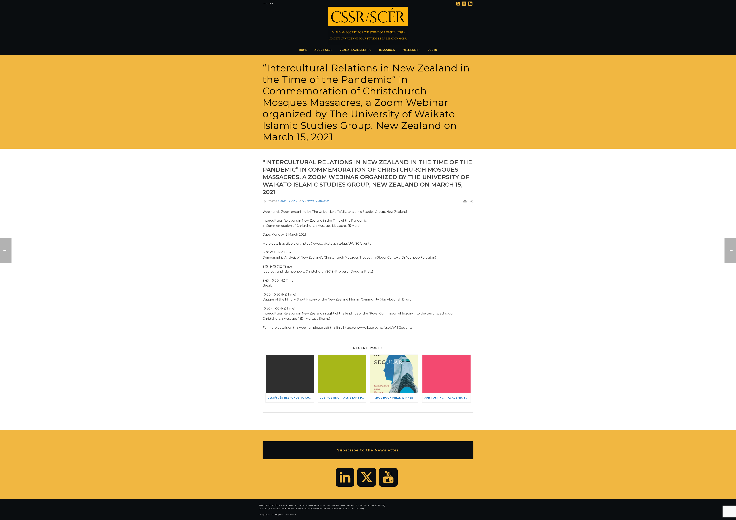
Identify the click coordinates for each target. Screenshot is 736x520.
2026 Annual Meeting (355, 49)
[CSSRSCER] (368, 26)
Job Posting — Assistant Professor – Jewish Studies (343, 397)
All (303, 201)
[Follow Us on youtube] (388, 477)
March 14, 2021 (287, 201)
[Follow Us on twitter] (366, 477)
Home (303, 49)
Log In (432, 49)
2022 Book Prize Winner (394, 397)
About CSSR (323, 49)
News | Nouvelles (318, 201)
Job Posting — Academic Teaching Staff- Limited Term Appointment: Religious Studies (447, 397)
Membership (411, 49)
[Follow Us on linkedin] (345, 477)
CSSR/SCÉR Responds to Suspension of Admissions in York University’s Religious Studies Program (291, 397)
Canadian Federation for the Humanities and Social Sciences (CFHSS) (343, 505)
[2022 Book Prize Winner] (394, 374)
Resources (387, 49)
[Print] (465, 201)
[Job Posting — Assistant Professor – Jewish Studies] (342, 374)
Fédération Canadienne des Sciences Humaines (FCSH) (331, 508)
